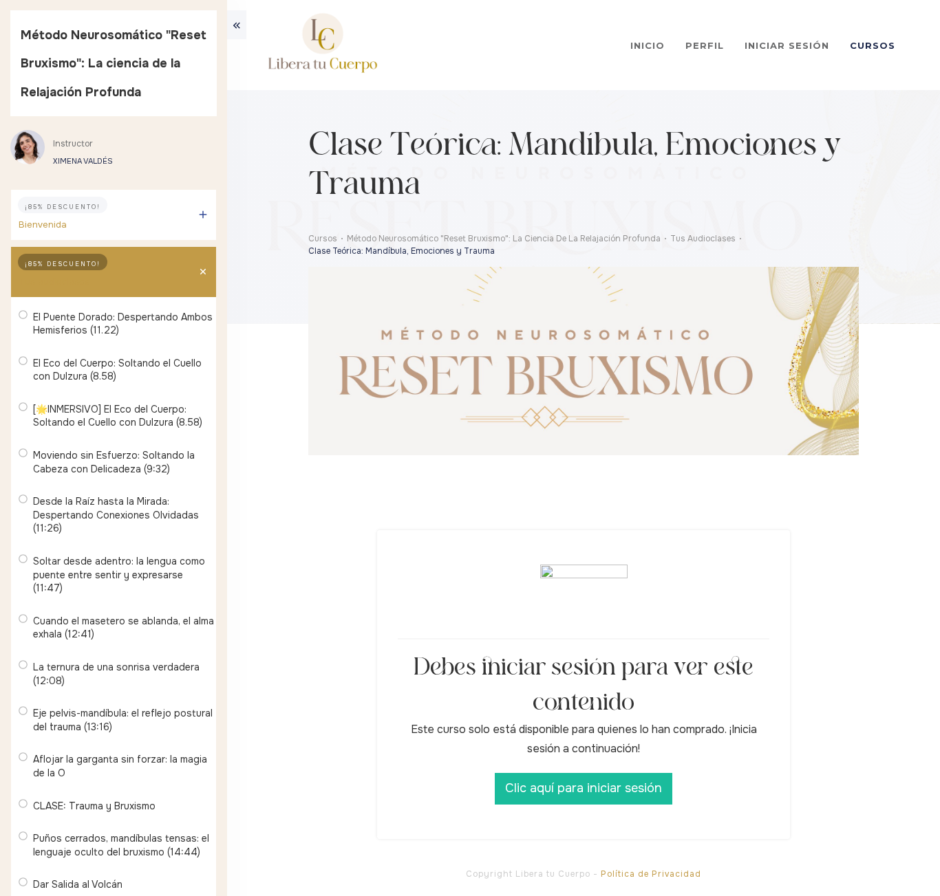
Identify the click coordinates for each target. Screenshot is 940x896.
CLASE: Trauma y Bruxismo (94, 806)
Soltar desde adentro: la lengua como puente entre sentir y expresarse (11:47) (119, 574)
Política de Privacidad (651, 873)
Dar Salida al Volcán (77, 884)
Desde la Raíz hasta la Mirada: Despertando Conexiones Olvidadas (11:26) (116, 514)
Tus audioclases (54, 281)
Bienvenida (43, 224)
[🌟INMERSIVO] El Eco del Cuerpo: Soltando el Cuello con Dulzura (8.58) (117, 416)
